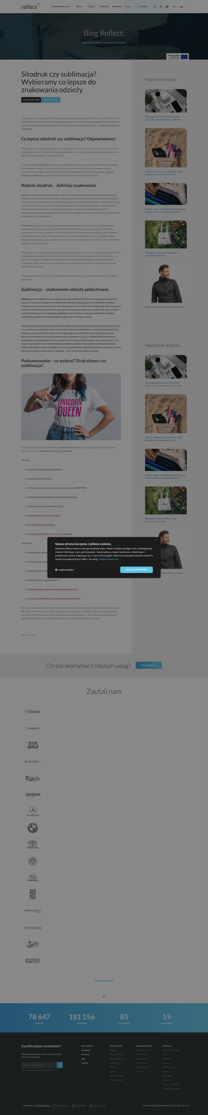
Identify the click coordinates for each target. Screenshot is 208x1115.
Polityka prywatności (108, 559)
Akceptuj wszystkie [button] (136, 569)
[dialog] (104, 557)
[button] (64, 570)
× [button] (156, 540)
